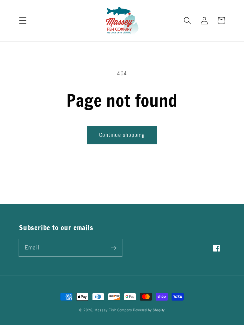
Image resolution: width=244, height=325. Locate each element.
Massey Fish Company (113, 310)
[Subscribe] (113, 247)
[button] (23, 20)
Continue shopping (122, 134)
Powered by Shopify (149, 310)
